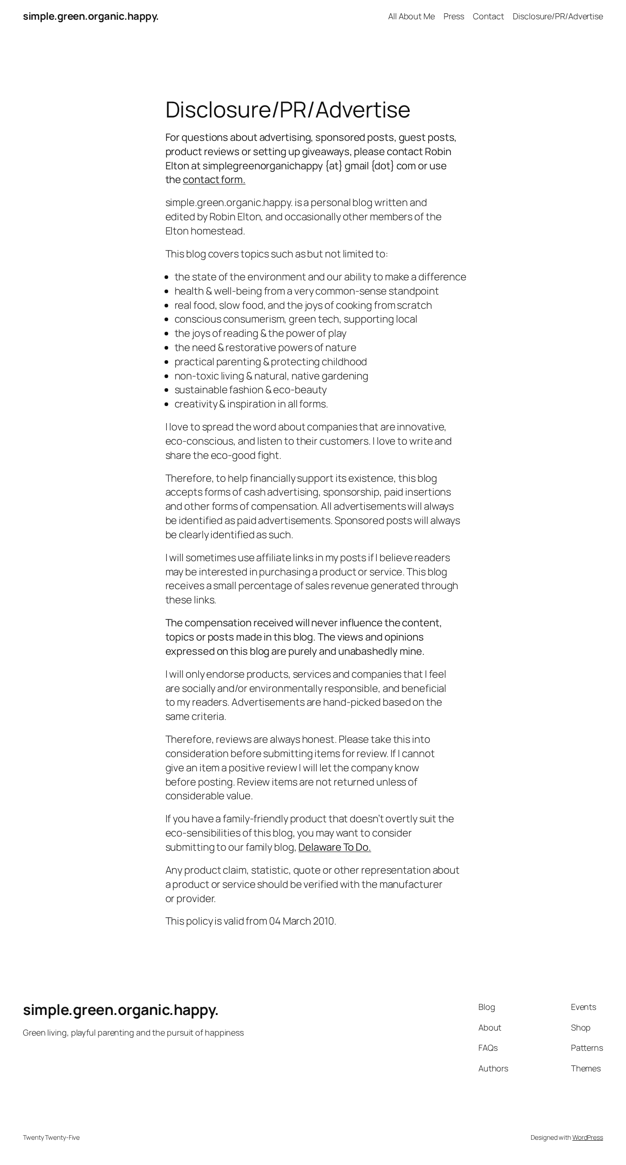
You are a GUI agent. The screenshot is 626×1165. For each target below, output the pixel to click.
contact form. (214, 179)
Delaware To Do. (334, 847)
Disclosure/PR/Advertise (558, 16)
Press (454, 16)
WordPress (587, 1137)
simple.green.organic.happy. (91, 16)
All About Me (411, 16)
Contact (488, 16)
